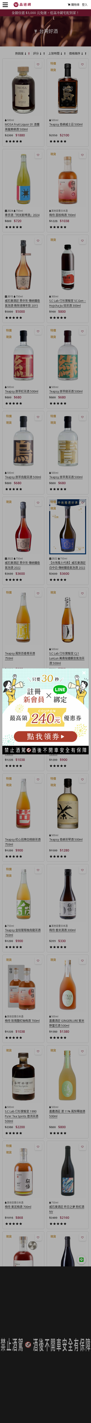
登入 (85, 5)
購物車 (75, 5)
